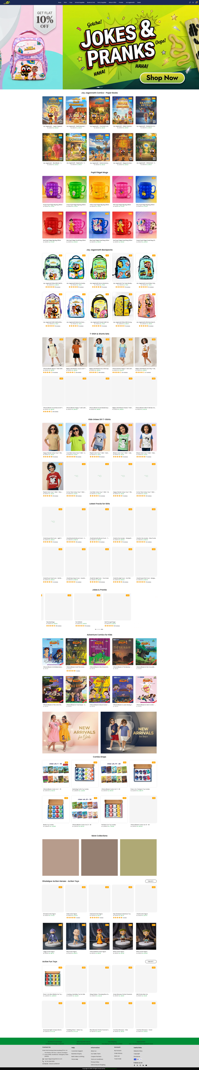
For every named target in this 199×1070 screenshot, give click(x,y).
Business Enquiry (77, 1054)
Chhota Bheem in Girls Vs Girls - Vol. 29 (147, 705)
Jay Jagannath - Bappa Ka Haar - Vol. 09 (125, 163)
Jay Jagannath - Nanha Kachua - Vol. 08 (101, 163)
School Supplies (79, 2)
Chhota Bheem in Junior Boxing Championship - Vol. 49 (128, 705)
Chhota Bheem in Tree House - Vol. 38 (77, 705)
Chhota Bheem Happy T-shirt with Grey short (79, 408)
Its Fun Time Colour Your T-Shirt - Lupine (77, 492)
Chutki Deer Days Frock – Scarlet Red (76, 578)
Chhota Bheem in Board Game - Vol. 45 (101, 705)
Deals (139, 2)
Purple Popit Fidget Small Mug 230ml (146, 240)
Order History (118, 1053)
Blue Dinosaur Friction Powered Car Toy (101, 1030)
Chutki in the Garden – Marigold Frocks (124, 538)
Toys (70, 2)
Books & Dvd (91, 2)
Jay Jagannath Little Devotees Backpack (148, 322)
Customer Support (77, 1051)
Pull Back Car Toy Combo (108, 825)
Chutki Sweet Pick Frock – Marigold (146, 578)
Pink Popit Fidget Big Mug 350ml (122, 205)
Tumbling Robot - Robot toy (74, 1030)
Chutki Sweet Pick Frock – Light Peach (53, 538)
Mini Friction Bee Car (142, 994)
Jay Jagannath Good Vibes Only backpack (148, 283)
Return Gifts (112, 2)
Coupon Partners (96, 1056)
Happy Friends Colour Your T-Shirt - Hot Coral (126, 492)
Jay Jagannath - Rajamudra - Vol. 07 (77, 163)
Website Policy (138, 1051)
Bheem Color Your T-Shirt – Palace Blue (147, 453)
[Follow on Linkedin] (143, 1065)
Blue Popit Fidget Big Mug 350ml (145, 205)
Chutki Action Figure (142, 914)
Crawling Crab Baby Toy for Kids (75, 994)
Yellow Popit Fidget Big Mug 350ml (99, 205)
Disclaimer (137, 1056)
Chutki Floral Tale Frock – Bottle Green (54, 578)
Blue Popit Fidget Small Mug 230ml (99, 240)
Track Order (117, 1059)
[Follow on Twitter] (137, 1065)
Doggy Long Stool (104, 622)
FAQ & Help (75, 1059)
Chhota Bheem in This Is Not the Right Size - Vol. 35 (57, 705)
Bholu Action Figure (141, 951)
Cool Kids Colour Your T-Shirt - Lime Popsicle (79, 453)
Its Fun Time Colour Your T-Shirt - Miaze (147, 492)
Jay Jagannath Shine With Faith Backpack (55, 283)
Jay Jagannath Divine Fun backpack (76, 283)
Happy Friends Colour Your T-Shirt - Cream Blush (57, 453)
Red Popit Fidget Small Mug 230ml (122, 240)
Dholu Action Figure (118, 951)
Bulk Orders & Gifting (78, 1056)
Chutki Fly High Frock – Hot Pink (122, 578)
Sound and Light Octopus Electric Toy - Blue (55, 1030)
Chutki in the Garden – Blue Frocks (146, 538)
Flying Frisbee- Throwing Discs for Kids (100, 994)
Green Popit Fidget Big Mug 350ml (76, 205)
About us (93, 1051)
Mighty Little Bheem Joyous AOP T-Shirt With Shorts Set (81, 368)
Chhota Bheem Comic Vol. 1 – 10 (52, 789)
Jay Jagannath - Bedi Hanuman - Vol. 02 (78, 126)
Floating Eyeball (74, 622)
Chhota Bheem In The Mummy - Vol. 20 (124, 667)
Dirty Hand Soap (45, 622)
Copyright (137, 1054)
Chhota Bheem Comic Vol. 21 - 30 (81, 825)
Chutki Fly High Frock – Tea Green (99, 578)
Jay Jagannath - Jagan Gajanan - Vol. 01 (55, 126)
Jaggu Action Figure (48, 951)
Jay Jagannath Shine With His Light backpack (126, 322)
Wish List (117, 1056)
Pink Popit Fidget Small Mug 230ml (76, 240)
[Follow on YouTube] (146, 1065)
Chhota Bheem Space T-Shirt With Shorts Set (55, 368)
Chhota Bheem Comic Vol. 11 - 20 (110, 789)
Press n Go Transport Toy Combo (140, 789)
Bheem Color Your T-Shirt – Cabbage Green (125, 453)
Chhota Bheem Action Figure (98, 951)
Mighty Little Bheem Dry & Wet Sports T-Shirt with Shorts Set (106, 368)
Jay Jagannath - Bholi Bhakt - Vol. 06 (53, 163)
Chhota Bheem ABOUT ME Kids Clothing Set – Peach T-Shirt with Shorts (155, 408)
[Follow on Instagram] (140, 1065)
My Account (117, 1050)
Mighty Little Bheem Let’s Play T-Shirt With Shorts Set (150, 368)
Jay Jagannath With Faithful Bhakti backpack (56, 322)
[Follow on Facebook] (134, 1065)
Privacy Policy (95, 1062)
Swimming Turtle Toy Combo (80, 789)
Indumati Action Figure (96, 914)
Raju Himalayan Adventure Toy (122, 914)
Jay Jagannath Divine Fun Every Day (76, 322)
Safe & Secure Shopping (98, 1065)
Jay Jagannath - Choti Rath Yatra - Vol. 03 (102, 126)
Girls (65, 2)
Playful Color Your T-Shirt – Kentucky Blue (101, 453)
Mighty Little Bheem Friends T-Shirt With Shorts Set (126, 408)
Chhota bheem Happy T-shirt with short (123, 368)
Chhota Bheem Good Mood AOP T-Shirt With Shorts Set (58, 408)
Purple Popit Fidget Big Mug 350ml (52, 205)
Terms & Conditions (97, 1059)
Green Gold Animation (111, 1068)
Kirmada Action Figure (49, 914)
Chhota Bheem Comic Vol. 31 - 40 (140, 825)
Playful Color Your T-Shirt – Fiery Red (53, 492)
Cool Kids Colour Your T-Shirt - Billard (100, 492)
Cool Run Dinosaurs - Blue (120, 1030)
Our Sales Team (96, 1054)
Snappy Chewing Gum (134, 622)
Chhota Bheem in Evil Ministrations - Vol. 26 (55, 667)
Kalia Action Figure (71, 914)
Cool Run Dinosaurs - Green (144, 1030)
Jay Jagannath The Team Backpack (123, 283)
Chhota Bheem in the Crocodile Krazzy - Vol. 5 (149, 667)
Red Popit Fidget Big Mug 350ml (52, 240)
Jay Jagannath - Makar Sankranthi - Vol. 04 (125, 126)
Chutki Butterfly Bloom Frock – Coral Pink (78, 538)
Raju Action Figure (71, 951)
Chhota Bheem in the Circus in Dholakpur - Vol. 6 (103, 667)
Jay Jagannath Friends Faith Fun (99, 322)
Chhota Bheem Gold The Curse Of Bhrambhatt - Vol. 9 (81, 667)
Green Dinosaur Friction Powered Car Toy (125, 994)
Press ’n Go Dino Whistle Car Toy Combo (54, 994)
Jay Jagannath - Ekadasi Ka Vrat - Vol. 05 (148, 126)
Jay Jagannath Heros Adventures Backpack (102, 283)
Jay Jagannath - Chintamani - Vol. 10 (147, 163)
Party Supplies (101, 2)
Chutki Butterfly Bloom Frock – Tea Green (101, 538)
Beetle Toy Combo (48, 825)
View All (150, 881)
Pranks (121, 2)
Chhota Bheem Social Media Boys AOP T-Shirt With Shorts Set (106, 408)
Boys (59, 2)
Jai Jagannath (130, 2)
